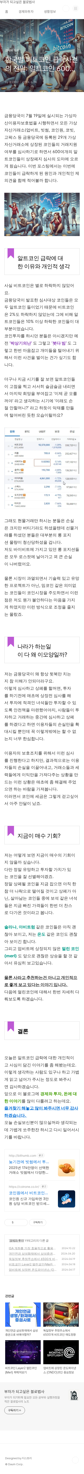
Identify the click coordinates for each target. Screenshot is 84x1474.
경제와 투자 (16, 1240)
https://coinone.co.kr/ (24, 1186)
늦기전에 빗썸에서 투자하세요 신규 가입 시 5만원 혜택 (28, 1161)
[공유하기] (17, 1222)
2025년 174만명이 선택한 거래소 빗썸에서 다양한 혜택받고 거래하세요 (29, 1170)
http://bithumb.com (22, 1155)
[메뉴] (75, 8)
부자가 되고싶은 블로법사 (24, 1391)
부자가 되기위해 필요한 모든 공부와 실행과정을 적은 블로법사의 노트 (32, 1399)
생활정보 (50, 12)
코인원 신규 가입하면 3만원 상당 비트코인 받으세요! (29, 1201)
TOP (75, 1460)
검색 (66, 8)
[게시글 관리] (23, 1222)
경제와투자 (26, 12)
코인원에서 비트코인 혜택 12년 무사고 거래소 (28, 1193)
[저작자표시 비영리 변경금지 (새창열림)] (52, 1222)
